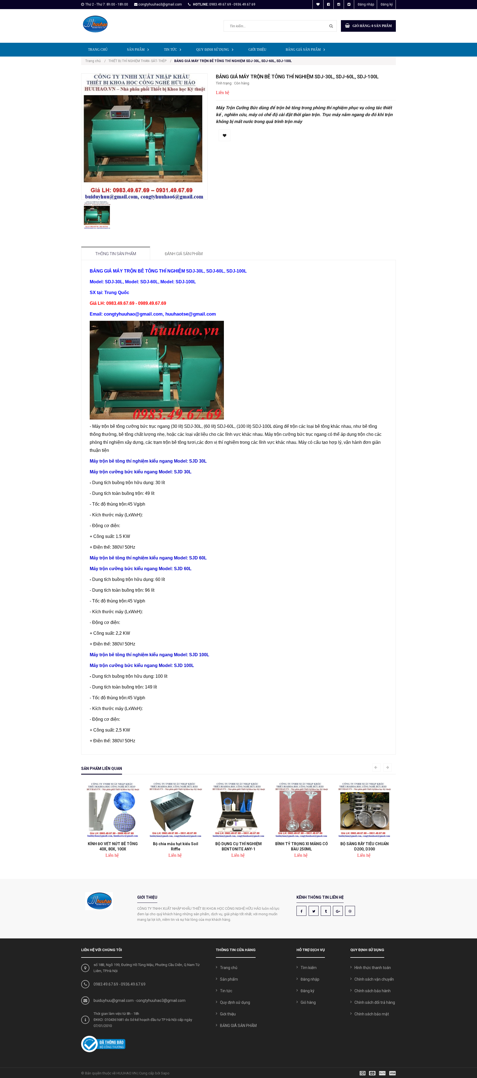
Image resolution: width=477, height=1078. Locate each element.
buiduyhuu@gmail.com (114, 1000)
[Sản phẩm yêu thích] (318, 4)
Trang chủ (98, 50)
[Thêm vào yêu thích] (224, 135)
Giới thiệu (257, 50)
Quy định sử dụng (212, 50)
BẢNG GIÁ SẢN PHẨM (303, 50)
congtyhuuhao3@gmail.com (160, 4)
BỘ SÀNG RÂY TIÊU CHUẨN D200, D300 (364, 846)
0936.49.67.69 (133, 984)
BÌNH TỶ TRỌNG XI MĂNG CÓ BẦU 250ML (301, 846)
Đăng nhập (366, 4)
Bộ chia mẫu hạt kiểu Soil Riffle (175, 846)
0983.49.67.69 (106, 984)
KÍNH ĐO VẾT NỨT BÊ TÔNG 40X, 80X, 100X (113, 846)
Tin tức (170, 50)
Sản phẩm (136, 50)
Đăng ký (387, 4)
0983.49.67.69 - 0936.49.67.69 (232, 4)
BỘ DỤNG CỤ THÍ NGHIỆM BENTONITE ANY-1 (238, 846)
